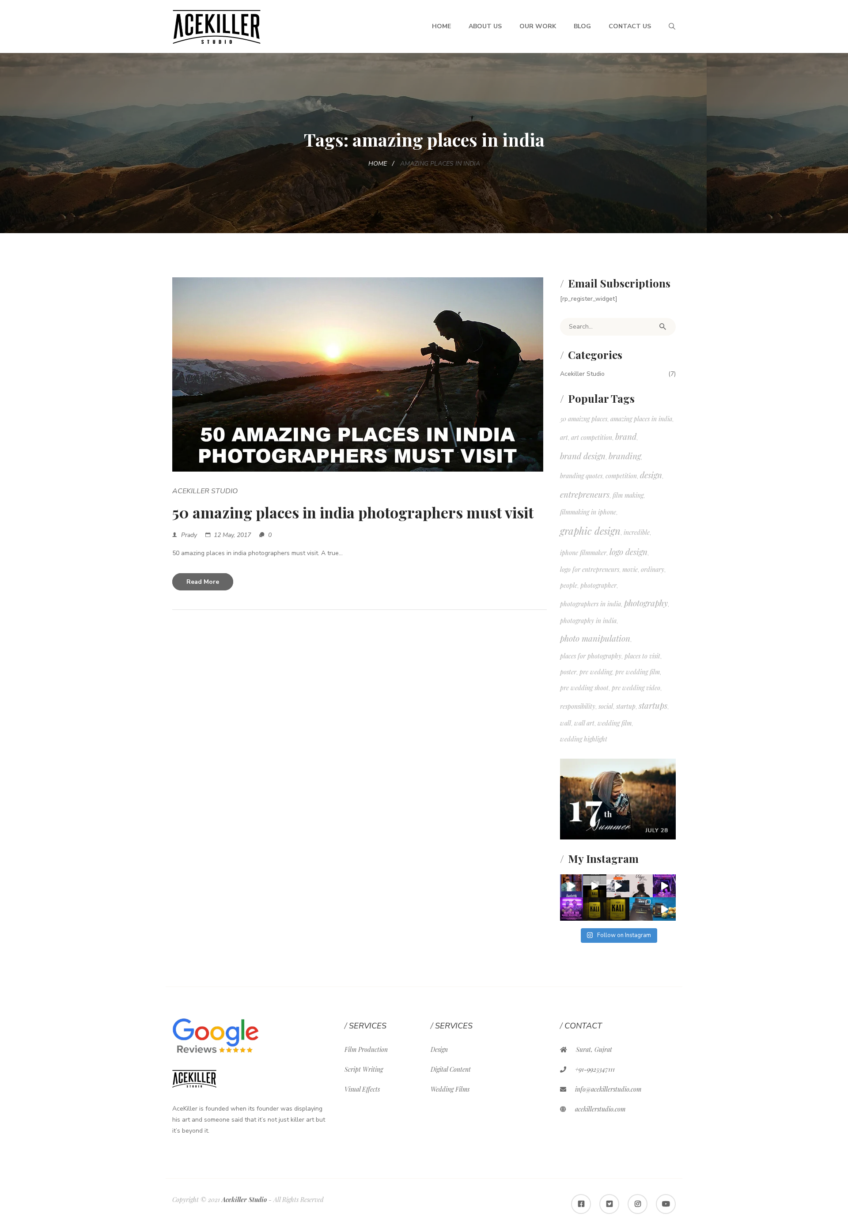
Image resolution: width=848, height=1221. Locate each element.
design (651, 474)
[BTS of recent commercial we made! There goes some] (641, 909)
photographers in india (590, 604)
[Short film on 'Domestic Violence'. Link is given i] (594, 909)
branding (625, 455)
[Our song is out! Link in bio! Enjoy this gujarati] (664, 886)
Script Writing (363, 1069)
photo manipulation (595, 638)
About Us (485, 26)
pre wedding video (636, 688)
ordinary (652, 569)
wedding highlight (583, 739)
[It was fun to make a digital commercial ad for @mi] (664, 909)
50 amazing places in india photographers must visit (353, 512)
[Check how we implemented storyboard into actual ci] (594, 886)
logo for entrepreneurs (589, 569)
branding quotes (581, 476)
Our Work (537, 26)
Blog (582, 26)
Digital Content (451, 1069)
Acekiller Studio (205, 491)
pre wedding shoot (584, 688)
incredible (637, 532)
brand (625, 436)
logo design (628, 551)
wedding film (615, 723)
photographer (598, 585)
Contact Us (630, 26)
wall (565, 723)
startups (653, 705)
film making (628, 495)
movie (630, 569)
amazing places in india (641, 419)
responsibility (577, 706)
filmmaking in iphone (588, 512)
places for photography (590, 656)
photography (646, 603)
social (605, 706)
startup (626, 706)
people (568, 585)
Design (439, 1049)
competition (621, 476)
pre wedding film (637, 672)
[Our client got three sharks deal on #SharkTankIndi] (571, 886)
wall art (584, 723)
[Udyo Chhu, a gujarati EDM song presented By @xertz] (641, 886)
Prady (189, 535)
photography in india (588, 620)
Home (441, 26)
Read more (202, 582)
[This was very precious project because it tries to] (618, 909)
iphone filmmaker (583, 552)
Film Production (366, 1049)
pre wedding (595, 672)
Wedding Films (450, 1089)
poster (568, 672)
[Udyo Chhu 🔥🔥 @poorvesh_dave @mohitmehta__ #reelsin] (618, 886)
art (564, 437)
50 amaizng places (583, 419)
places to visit (642, 656)
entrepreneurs (585, 494)
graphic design (590, 530)
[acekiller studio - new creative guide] (216, 26)
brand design (583, 455)
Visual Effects (362, 1089)
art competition (591, 437)
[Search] (662, 327)
